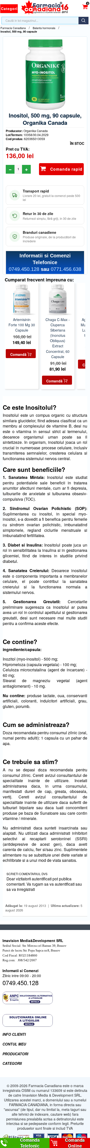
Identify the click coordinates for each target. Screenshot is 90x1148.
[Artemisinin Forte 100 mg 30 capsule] (21, 300)
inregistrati (26, 889)
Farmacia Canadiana (13, 28)
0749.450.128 (24, 269)
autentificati (64, 884)
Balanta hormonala (44, 28)
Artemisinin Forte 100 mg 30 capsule (21, 325)
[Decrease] (10, 169)
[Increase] (26, 169)
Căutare (83, 20)
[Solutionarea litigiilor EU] (45, 1020)
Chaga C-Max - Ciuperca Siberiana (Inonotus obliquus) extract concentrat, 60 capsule (58, 338)
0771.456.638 (66, 269)
